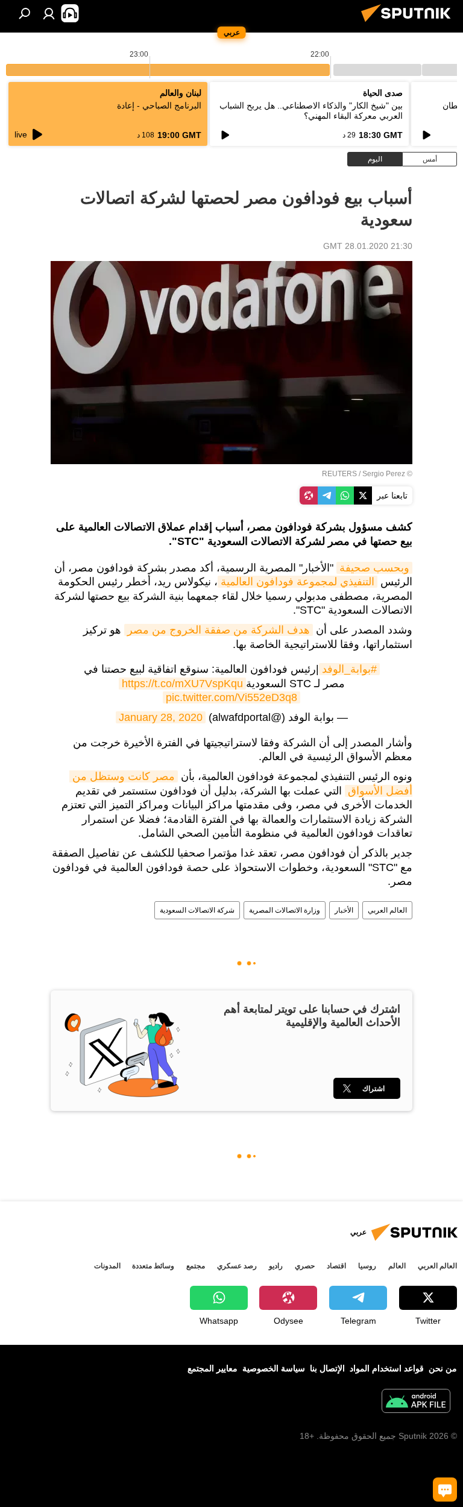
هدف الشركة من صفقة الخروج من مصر (218, 630)
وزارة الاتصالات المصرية (284, 910)
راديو (276, 1266)
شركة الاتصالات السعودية (197, 910)
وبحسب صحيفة (374, 568)
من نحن (443, 1368)
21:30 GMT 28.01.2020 (367, 246)
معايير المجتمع (212, 1368)
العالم (397, 1266)
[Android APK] (416, 1402)
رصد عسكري (237, 1266)
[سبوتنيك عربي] (409, 23)
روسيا (367, 1266)
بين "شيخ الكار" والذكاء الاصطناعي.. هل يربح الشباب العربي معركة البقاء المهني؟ (311, 111)
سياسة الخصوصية (273, 1368)
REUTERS (339, 474)
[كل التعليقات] (445, 1489)
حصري (305, 1266)
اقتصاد (336, 1266)
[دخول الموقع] (49, 13)
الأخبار (344, 910)
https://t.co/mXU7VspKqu (182, 684)
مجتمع (195, 1266)
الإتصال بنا (327, 1368)
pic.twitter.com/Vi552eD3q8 (231, 697)
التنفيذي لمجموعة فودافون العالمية (297, 582)
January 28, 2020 (161, 717)
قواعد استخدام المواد (387, 1368)
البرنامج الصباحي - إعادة (159, 105)
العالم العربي (387, 910)
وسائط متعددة (153, 1266)
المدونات (107, 1266)
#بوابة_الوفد (349, 669)
